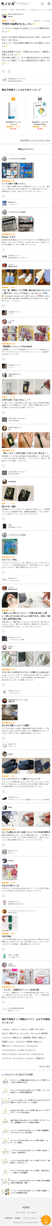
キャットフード (17, 1058)
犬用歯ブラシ (40, 1058)
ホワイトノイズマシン (10, 1054)
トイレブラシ (20, 1041)
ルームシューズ (24, 1054)
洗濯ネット (42, 1037)
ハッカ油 (20, 1050)
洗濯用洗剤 (27, 1037)
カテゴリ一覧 (20, 1212)
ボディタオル (39, 1029)
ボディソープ (35, 1033)
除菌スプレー (17, 1037)
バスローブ (15, 1029)
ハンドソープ (6, 1037)
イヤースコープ (31, 1046)
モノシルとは (31, 1212)
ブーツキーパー (30, 1050)
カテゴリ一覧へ (44, 1066)
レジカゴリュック (37, 1054)
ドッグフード (6, 1058)
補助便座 (29, 1041)
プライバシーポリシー (30, 1218)
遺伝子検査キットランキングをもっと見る (35, 140)
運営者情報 (8, 1218)
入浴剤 (31, 1029)
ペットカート (29, 1058)
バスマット (24, 1029)
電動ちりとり (6, 1046)
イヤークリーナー (18, 1046)
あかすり (5, 1033)
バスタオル (6, 1029)
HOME (26, 1207)
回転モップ (38, 1041)
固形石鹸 (44, 1033)
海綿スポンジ (14, 1033)
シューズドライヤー (9, 1050)
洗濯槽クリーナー (8, 1041)
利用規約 (17, 1218)
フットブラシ (24, 1033)
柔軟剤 (34, 1037)
